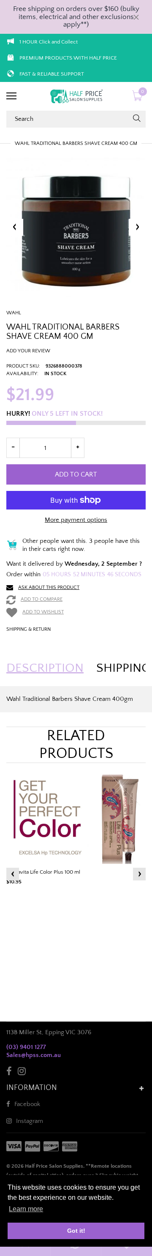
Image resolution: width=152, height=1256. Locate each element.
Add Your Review (28, 351)
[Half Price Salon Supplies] (76, 96)
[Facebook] (9, 1072)
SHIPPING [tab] (123, 668)
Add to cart (76, 474)
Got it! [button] (76, 1230)
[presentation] (12, 874)
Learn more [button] (26, 1208)
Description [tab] (45, 668)
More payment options (76, 519)
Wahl (13, 313)
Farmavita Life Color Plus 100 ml (43, 872)
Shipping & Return (28, 629)
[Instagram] (22, 1072)
